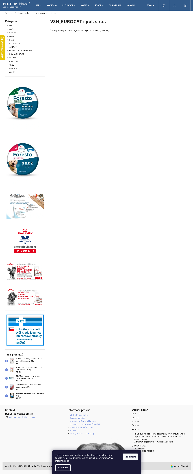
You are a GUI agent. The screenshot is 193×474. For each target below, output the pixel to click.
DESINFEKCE (14, 43)
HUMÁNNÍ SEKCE (16, 54)
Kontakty (73, 430)
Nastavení (63, 467)
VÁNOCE (13, 47)
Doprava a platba (77, 418)
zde (67, 460)
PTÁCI (11, 40)
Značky (12, 72)
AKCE (11, 65)
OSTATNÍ (13, 57)
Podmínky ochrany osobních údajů (85, 424)
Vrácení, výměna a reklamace (83, 421)
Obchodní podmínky (79, 415)
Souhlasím (130, 456)
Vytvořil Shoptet (181, 466)
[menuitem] (38, 5)
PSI (10, 25)
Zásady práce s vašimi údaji (82, 433)
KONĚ (11, 36)
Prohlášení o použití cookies (82, 427)
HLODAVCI (13, 32)
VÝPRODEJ (13, 61)
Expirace (13, 68)
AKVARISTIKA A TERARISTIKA (21, 50)
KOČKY (12, 29)
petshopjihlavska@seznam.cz (22, 417)
